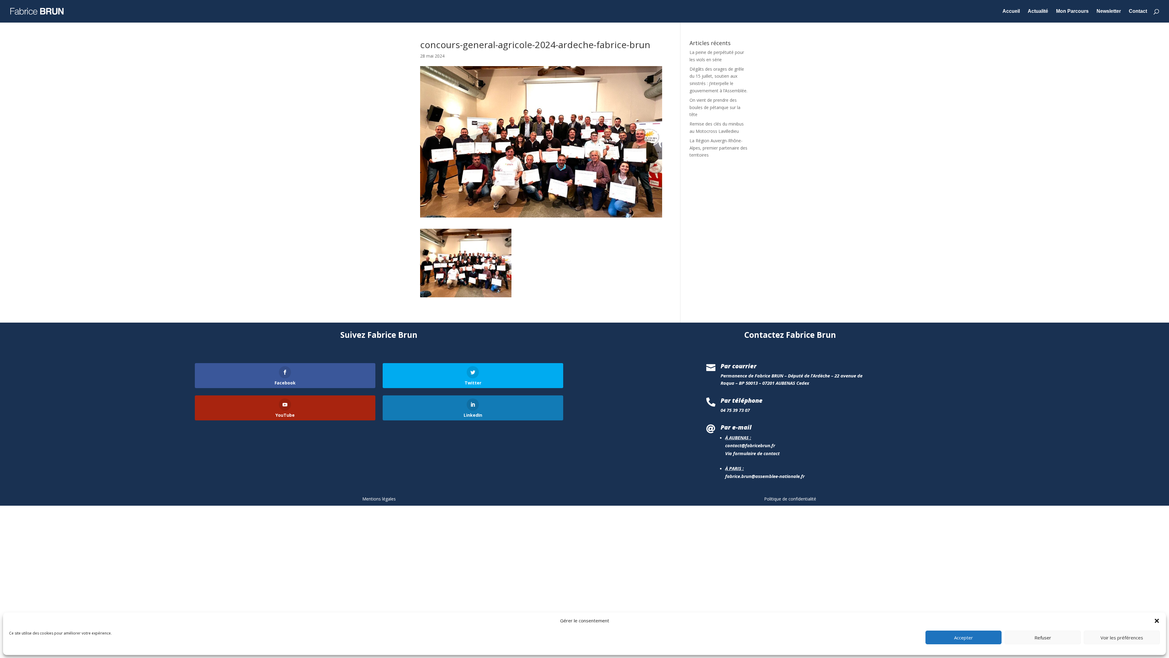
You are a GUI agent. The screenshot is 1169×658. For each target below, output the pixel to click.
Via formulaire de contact (752, 453)
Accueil (1011, 11)
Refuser (1042, 638)
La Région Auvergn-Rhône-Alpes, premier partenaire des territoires (718, 148)
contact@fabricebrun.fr (750, 445)
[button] (1157, 621)
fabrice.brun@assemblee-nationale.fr (765, 476)
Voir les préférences (1122, 638)
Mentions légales (379, 499)
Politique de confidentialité (790, 499)
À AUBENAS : (738, 437)
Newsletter (1109, 11)
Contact (1138, 11)
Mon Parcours (1072, 11)
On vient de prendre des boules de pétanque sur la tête (715, 107)
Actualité (1038, 11)
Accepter (963, 638)
